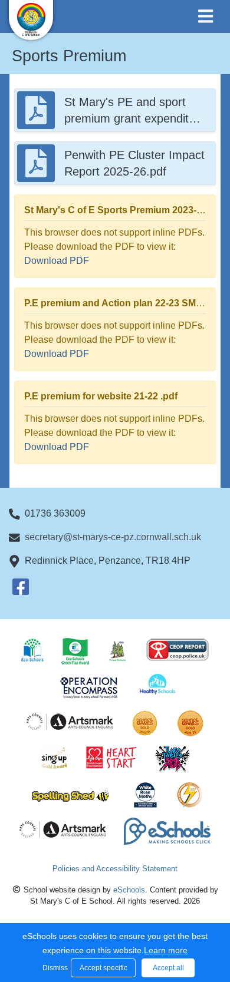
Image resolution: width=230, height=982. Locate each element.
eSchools (129, 889)
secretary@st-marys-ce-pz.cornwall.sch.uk (113, 537)
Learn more (166, 950)
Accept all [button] (168, 968)
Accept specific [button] (103, 968)
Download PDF (56, 261)
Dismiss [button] (53, 968)
